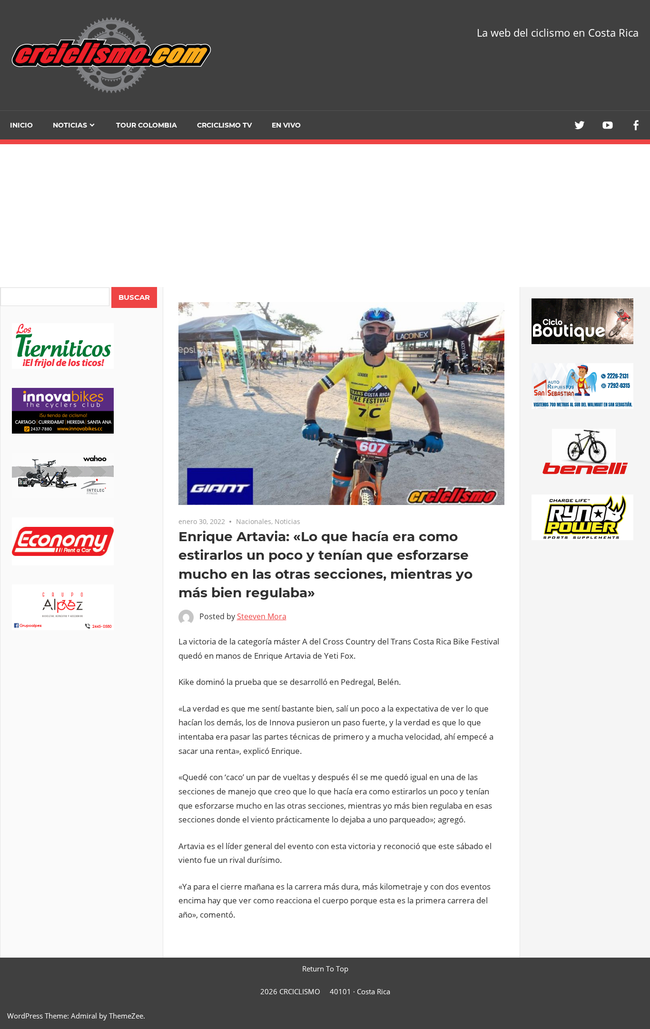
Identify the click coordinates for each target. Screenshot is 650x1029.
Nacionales (253, 521)
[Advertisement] (81, 807)
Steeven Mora (261, 616)
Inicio (21, 125)
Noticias (70, 125)
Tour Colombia (146, 125)
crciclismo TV (224, 125)
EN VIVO (286, 125)
